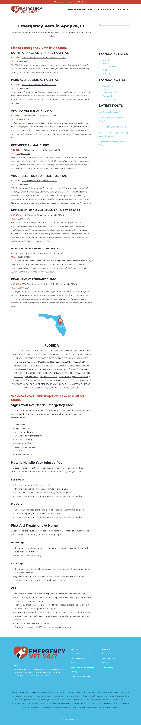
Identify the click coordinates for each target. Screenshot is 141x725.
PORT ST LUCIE (70, 380)
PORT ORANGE (54, 380)
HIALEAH (65, 362)
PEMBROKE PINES (48, 377)
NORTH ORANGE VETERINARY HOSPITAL (40, 52)
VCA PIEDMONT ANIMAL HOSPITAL (35, 248)
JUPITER (49, 366)
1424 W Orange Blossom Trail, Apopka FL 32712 (44, 58)
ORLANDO (58, 373)
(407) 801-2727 (23, 288)
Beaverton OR (109, 93)
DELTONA (66, 358)
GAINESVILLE (53, 362)
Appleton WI (108, 86)
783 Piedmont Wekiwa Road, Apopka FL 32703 (44, 253)
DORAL (77, 358)
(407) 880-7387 (23, 257)
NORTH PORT (35, 373)
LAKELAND (73, 366)
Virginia (106, 60)
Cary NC (106, 89)
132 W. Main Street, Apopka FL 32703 (39, 115)
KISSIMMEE (61, 366)
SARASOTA (17, 384)
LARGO (84, 366)
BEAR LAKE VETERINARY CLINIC (33, 279)
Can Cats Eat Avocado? (109, 112)
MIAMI (73, 369)
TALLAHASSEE (71, 384)
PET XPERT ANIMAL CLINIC (30, 145)
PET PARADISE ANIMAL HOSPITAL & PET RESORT (45, 210)
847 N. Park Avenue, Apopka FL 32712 (39, 85)
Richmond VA (109, 99)
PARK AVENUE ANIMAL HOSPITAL (35, 80)
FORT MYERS (38, 362)
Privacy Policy (107, 667)
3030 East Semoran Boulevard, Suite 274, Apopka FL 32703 (49, 284)
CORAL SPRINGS (65, 354)
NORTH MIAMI (20, 373)
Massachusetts (110, 67)
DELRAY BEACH (52, 358)
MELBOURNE (46, 369)
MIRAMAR (83, 369)
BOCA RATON (30, 351)
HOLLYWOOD (78, 362)
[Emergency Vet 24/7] (26, 9)
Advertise (106, 649)
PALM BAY (70, 373)
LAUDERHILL (20, 369)
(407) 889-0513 (22, 184)
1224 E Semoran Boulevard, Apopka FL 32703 (43, 215)
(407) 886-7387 (23, 154)
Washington (108, 73)
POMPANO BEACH (35, 380)
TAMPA (28, 388)
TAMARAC (85, 384)
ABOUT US (123, 9)
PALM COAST (31, 377)
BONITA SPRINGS (47, 351)
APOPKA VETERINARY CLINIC (31, 110)
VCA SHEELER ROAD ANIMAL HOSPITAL (39, 176)
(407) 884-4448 (23, 219)
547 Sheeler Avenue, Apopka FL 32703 (39, 181)
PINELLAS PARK (80, 377)
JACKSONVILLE (36, 366)
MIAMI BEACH (61, 369)
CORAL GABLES (48, 354)
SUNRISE (59, 384)
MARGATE (33, 369)
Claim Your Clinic (108, 658)
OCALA (48, 373)
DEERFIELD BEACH (34, 358)
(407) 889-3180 (23, 119)
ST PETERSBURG (44, 384)
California (107, 70)
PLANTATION (19, 380)
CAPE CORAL (17, 354)
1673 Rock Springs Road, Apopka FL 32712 (41, 150)
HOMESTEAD (20, 366)
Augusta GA (108, 96)
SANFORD (84, 380)
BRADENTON (82, 351)
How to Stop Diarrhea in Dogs (113, 127)
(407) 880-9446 (23, 88)
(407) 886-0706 (23, 61)
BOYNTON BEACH (65, 351)
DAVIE (78, 354)
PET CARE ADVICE (106, 9)
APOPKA (17, 351)
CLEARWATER (32, 354)
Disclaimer (106, 663)
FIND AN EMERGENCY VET (81, 9)
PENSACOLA (65, 377)
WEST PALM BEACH (58, 388)
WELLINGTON (40, 388)
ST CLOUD (29, 384)
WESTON (74, 388)
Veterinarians (107, 654)
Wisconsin (107, 63)
